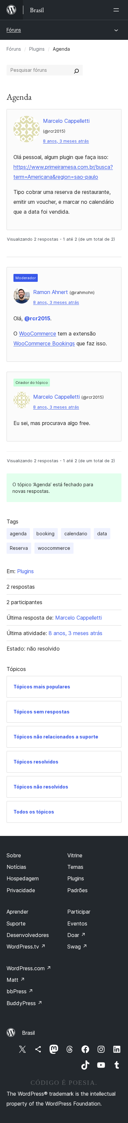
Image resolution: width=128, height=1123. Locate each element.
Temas (75, 867)
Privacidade (21, 890)
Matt (16, 979)
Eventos (77, 923)
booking (45, 533)
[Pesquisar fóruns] (76, 70)
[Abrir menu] (117, 10)
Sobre (14, 855)
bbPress (20, 991)
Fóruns (14, 30)
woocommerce (54, 548)
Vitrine (74, 855)
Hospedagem (23, 878)
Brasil (28, 1032)
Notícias (16, 867)
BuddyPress (24, 1003)
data (102, 533)
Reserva (19, 548)
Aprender (17, 911)
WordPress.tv (26, 946)
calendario (75, 533)
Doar (76, 935)
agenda (18, 533)
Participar (78, 911)
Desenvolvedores (28, 935)
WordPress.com (29, 968)
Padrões (77, 890)
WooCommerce (37, 333)
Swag (77, 946)
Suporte (16, 923)
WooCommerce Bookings (44, 343)
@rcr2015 (37, 318)
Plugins (37, 49)
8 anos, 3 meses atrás (66, 141)
